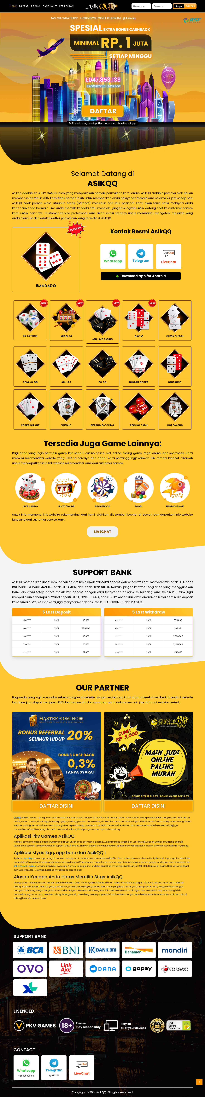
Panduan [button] (49, 6)
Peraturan (66, 6)
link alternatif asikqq (25, 866)
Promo (35, 6)
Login (179, 6)
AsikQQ (101, 1092)
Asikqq (17, 817)
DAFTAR (24, 6)
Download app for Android (143, 276)
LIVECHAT (102, 531)
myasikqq (28, 858)
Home (13, 6)
